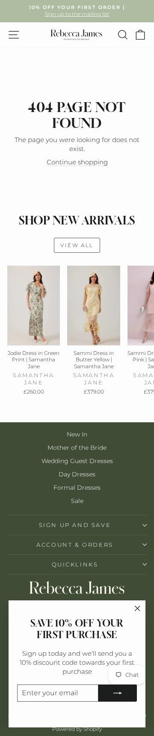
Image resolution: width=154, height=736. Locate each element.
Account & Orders (74, 544)
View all (76, 245)
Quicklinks (75, 564)
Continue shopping (77, 162)
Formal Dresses (77, 487)
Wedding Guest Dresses (77, 461)
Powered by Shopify (77, 729)
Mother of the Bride (77, 447)
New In (77, 434)
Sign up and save (75, 524)
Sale (77, 501)
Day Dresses (77, 474)
